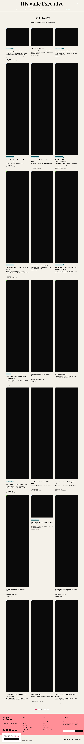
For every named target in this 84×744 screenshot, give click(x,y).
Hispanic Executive (35, 55)
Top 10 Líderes (10, 48)
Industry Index (59, 48)
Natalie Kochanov (35, 167)
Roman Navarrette (59, 489)
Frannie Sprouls (10, 491)
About (24, 721)
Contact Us (25, 731)
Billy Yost (9, 59)
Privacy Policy (67, 739)
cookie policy (16, 736)
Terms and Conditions (76, 739)
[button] (19, 734)
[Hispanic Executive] (42, 4)
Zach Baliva (9, 165)
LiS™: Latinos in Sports (47, 729)
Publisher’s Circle (46, 727)
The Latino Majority (46, 721)
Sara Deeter (9, 276)
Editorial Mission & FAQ (27, 727)
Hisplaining (45, 725)
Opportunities (25, 723)
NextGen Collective (46, 723)
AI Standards (25, 729)
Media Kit (25, 725)
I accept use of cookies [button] (11, 739)
